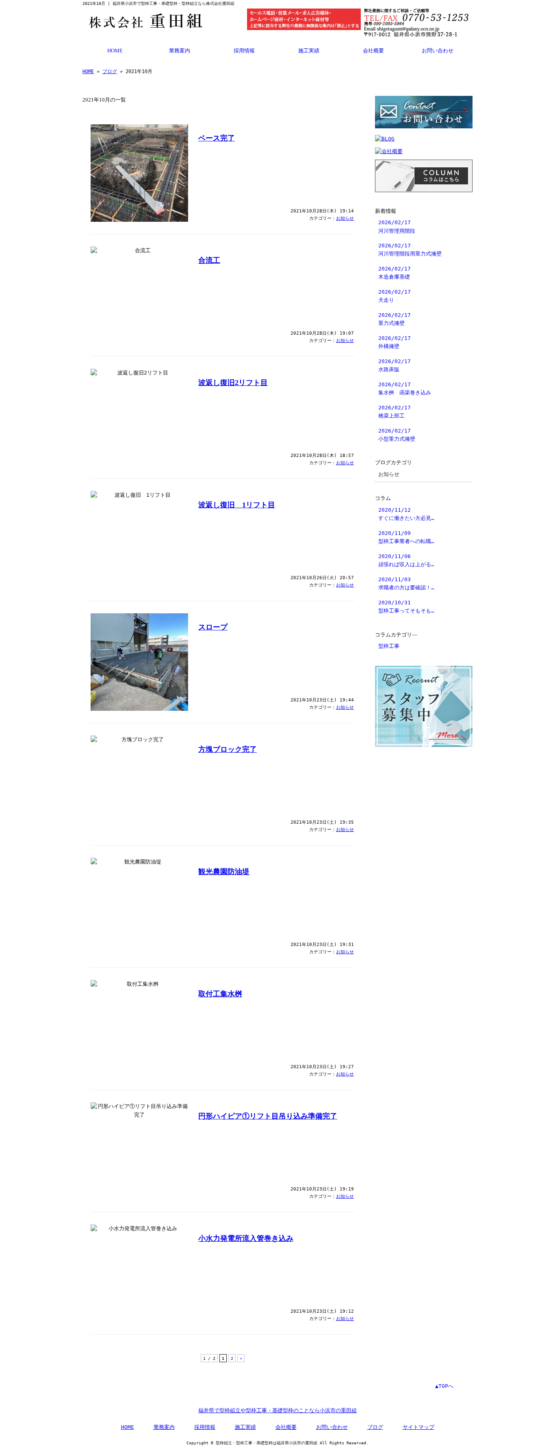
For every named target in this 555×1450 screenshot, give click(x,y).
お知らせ (345, 218)
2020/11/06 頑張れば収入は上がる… (406, 560)
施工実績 (308, 51)
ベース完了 (216, 138)
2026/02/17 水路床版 (394, 365)
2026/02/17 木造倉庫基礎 (394, 273)
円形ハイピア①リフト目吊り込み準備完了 (267, 1116)
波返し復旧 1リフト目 (236, 505)
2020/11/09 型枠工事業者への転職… (406, 537)
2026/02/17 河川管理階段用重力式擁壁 (410, 249)
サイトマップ (418, 1427)
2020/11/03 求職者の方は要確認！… (406, 583)
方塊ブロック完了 (227, 749)
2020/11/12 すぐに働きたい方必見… (406, 514)
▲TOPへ (444, 1386)
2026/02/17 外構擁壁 (394, 342)
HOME (115, 51)
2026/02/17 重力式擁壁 (394, 319)
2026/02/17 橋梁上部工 (394, 412)
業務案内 (179, 51)
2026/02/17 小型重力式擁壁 (396, 435)
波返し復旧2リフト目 (233, 383)
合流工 (209, 260)
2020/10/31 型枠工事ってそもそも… (406, 606)
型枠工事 (388, 646)
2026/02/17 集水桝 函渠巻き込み (404, 388)
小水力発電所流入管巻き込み (245, 1238)
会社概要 (373, 51)
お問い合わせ (437, 51)
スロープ (213, 627)
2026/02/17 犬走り (394, 296)
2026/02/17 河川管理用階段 (396, 226)
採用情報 (244, 51)
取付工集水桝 (220, 994)
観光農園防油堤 (223, 872)
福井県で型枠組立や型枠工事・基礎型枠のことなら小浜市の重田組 (277, 1410)
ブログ (109, 71)
